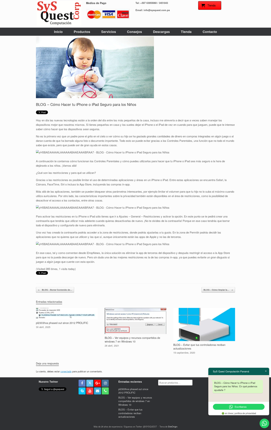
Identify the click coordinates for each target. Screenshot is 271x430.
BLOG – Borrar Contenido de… (55, 289)
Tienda (186, 31)
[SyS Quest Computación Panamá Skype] (82, 390)
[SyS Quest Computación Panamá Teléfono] (105, 390)
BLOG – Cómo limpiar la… (218, 289)
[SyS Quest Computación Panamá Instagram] (105, 383)
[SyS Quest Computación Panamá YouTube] (89, 390)
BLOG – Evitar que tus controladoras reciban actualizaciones (130, 413)
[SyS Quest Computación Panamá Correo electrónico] (97, 390)
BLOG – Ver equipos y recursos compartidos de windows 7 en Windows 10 (135, 401)
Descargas (161, 31)
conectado (66, 371)
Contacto (210, 31)
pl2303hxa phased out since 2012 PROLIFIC (133, 390)
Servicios (108, 31)
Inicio (58, 31)
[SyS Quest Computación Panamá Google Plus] (97, 383)
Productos (82, 31)
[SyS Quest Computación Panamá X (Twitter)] (89, 383)
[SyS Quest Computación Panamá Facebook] (82, 383)
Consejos (134, 31)
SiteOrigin (172, 426)
